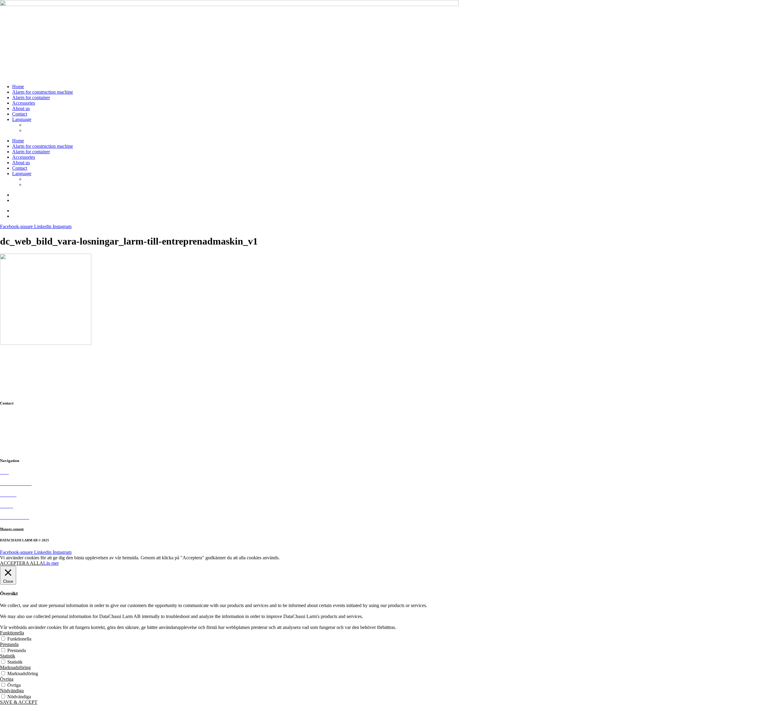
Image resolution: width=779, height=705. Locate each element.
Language (21, 119)
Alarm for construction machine (42, 92)
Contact (19, 113)
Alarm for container (31, 97)
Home (18, 86)
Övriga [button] (6, 679)
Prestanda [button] (9, 644)
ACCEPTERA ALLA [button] (21, 563)
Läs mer (51, 563)
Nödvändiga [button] (12, 690)
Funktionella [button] (12, 632)
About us (21, 108)
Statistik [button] (7, 655)
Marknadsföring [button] (15, 667)
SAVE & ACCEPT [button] (18, 702)
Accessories (23, 103)
